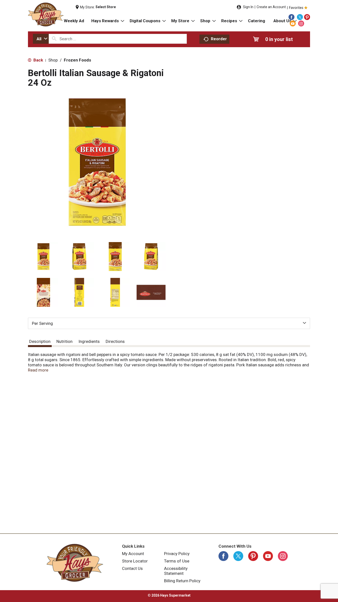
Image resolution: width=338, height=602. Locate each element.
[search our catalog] (54, 39)
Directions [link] (115, 341)
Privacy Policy (177, 553)
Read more (38, 370)
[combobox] (41, 39)
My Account (133, 553)
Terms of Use (176, 561)
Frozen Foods (77, 60)
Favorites (296, 8)
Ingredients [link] (89, 341)
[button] (43, 256)
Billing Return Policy (182, 580)
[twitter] (300, 17)
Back (37, 60)
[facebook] (291, 17)
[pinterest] (307, 17)
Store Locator (135, 561)
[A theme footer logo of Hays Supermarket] (75, 563)
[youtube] (293, 23)
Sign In (248, 7)
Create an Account (271, 7)
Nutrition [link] (64, 341)
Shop (53, 60)
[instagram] (301, 23)
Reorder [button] (219, 38)
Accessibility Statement (176, 571)
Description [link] (39, 341)
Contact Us (132, 568)
